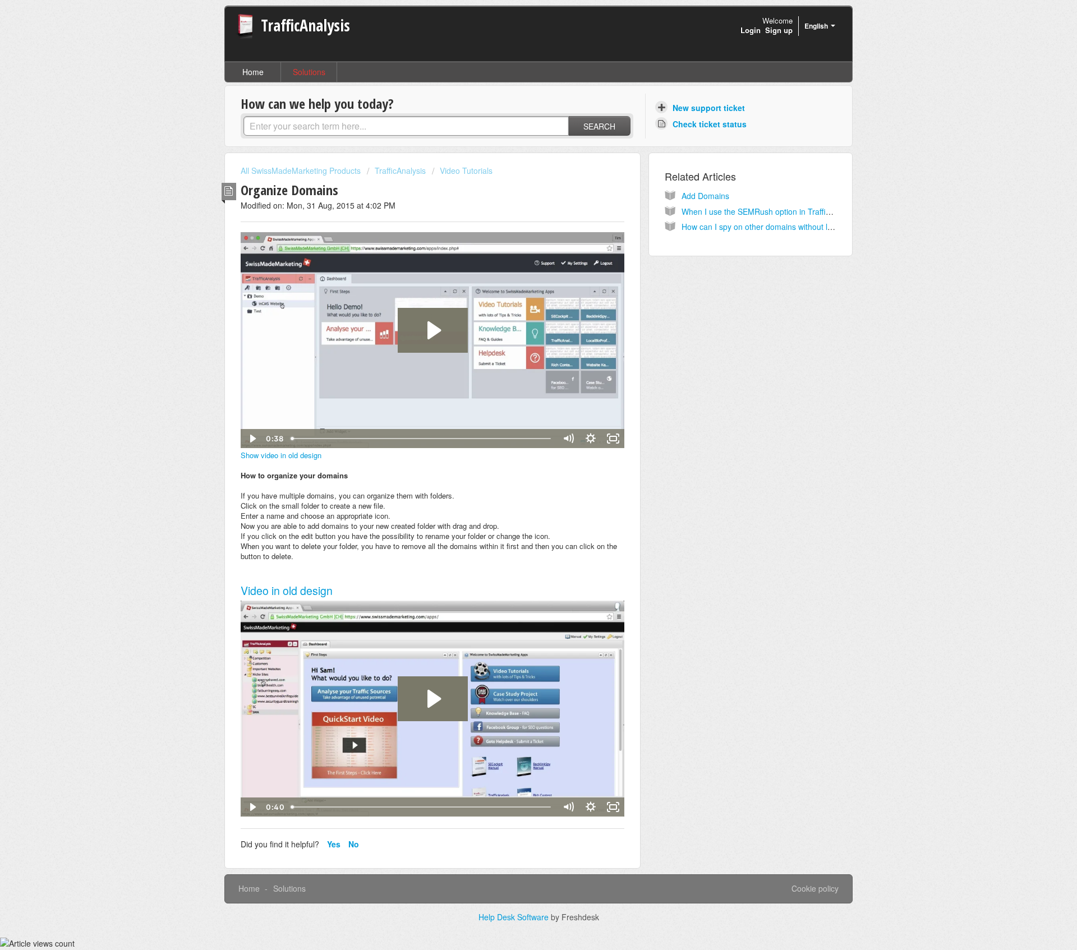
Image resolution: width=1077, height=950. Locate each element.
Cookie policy (815, 888)
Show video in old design (281, 455)
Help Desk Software (514, 917)
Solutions (309, 71)
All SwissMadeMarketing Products (301, 170)
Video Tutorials (466, 170)
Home (253, 71)
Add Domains (705, 195)
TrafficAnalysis (400, 170)
